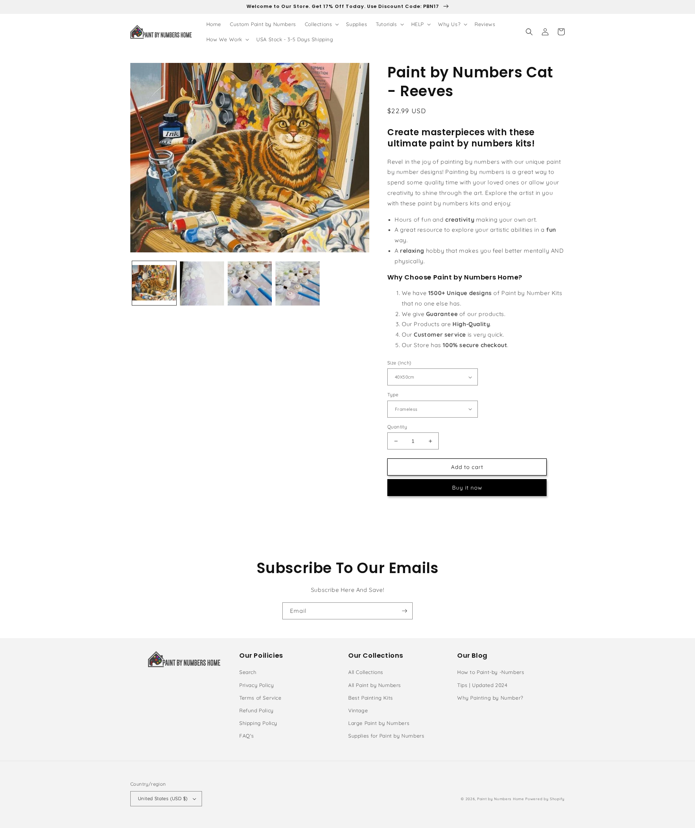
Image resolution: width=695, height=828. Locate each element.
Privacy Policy (256, 685)
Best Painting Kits (370, 698)
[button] (321, 24)
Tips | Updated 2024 (482, 685)
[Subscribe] (404, 610)
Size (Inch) (399, 363)
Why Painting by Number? (490, 698)
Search (248, 672)
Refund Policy (256, 710)
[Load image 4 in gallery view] (297, 283)
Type (393, 394)
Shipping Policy (258, 723)
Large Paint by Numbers (378, 723)
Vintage (358, 710)
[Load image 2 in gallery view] (202, 283)
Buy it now (467, 487)
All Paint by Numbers (374, 685)
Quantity (397, 427)
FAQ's (246, 736)
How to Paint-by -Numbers (490, 672)
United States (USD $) (163, 798)
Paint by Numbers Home (500, 799)
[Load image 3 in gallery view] (250, 283)
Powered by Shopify (545, 799)
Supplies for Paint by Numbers (386, 736)
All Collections (365, 672)
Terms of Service (260, 698)
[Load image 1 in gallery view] (154, 283)
